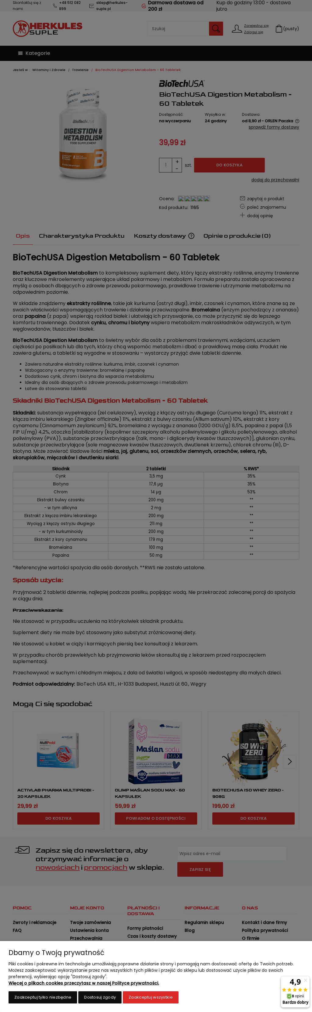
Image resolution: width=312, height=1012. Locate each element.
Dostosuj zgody (100, 997)
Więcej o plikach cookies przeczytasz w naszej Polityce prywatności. (84, 983)
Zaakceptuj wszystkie (151, 997)
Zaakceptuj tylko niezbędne (42, 997)
